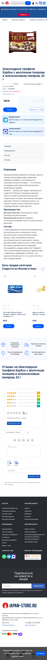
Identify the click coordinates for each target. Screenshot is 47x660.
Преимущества (9, 151)
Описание (7, 146)
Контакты (28, 516)
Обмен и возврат (30, 529)
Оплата (4, 543)
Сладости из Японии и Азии (19, 268)
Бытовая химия (7, 514)
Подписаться (38, 586)
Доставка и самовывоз (9, 540)
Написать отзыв (15, 423)
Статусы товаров (7, 532)
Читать (15, 84)
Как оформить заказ (31, 542)
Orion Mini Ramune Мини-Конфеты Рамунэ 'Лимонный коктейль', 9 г (14, 314)
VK (3, 625)
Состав (6, 155)
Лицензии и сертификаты (10, 534)
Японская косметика (8, 519)
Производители (7, 529)
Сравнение (28, 511)
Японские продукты (8, 516)
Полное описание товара (32, 84)
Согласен (40, 653)
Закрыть (23, 15)
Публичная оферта (31, 532)
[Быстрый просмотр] (4, 305)
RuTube (6, 625)
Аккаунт (27, 508)
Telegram (12, 625)
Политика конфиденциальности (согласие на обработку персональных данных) (35, 537)
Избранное (28, 514)
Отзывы (7, 160)
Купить (10, 110)
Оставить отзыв (34, 476)
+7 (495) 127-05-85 (32, 623)
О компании (5, 537)
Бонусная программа (31, 519)
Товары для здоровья (9, 511)
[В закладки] (42, 101)
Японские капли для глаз (10, 508)
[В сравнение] (37, 101)
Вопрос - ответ (6, 545)
